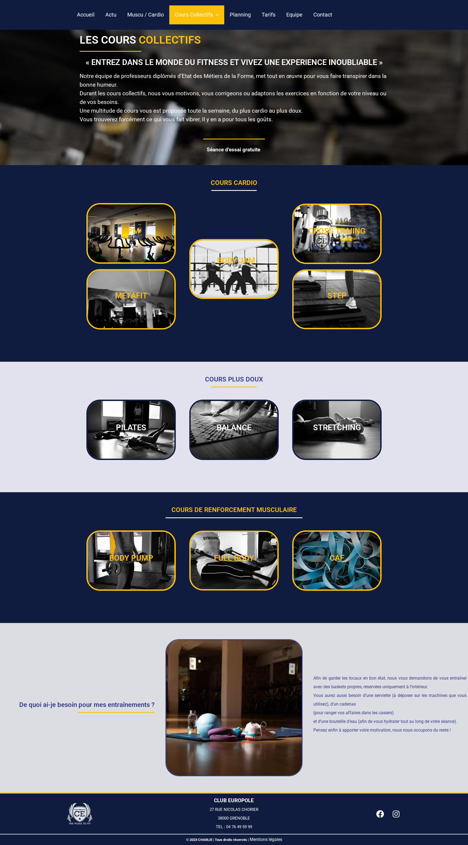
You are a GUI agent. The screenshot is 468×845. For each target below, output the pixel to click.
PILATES (131, 427)
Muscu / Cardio (145, 15)
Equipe (294, 15)
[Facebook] (380, 814)
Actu (110, 15)
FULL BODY (234, 558)
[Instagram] (396, 814)
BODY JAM (236, 260)
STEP (336, 295)
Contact (322, 15)
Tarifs (268, 15)
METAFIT (131, 295)
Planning (240, 15)
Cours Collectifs (194, 15)
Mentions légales (266, 839)
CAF (337, 558)
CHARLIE (205, 840)
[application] (216, 15)
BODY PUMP (131, 558)
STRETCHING (337, 427)
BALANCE (234, 427)
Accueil (86, 15)
